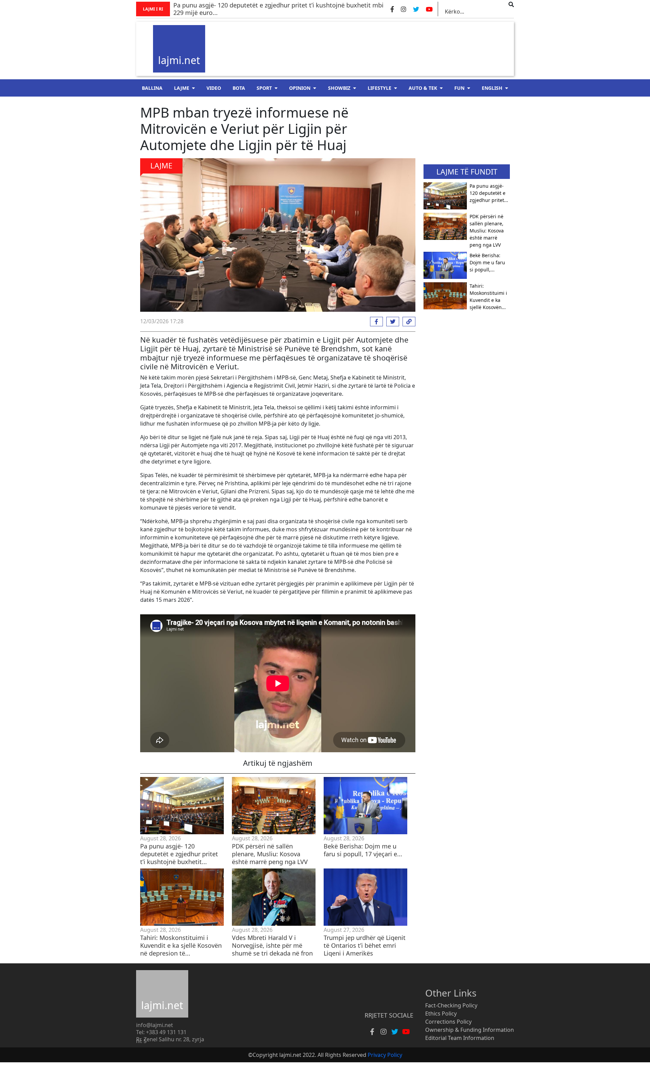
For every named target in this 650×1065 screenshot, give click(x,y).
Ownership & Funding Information (469, 1029)
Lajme (181, 88)
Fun (459, 88)
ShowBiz (339, 88)
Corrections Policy (448, 1021)
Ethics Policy (441, 1013)
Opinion (299, 88)
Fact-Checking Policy (451, 1005)
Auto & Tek (423, 88)
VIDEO (214, 88)
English (492, 88)
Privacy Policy (385, 1055)
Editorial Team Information (459, 1038)
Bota (239, 88)
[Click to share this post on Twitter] (391, 321)
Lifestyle (379, 88)
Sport (264, 88)
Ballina (152, 88)
